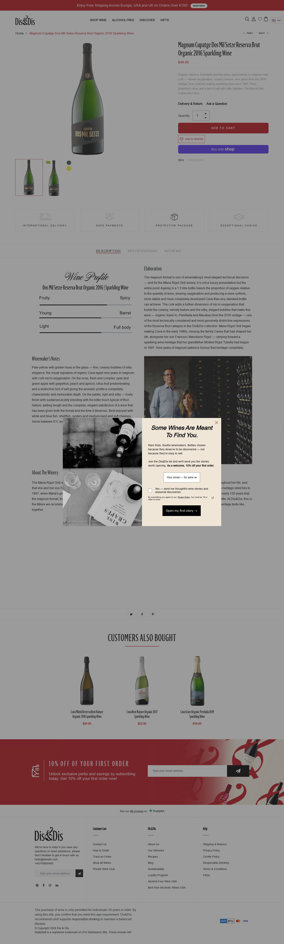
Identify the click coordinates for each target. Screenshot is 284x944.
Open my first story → (181, 511)
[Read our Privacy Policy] (212, 497)
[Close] (216, 422)
